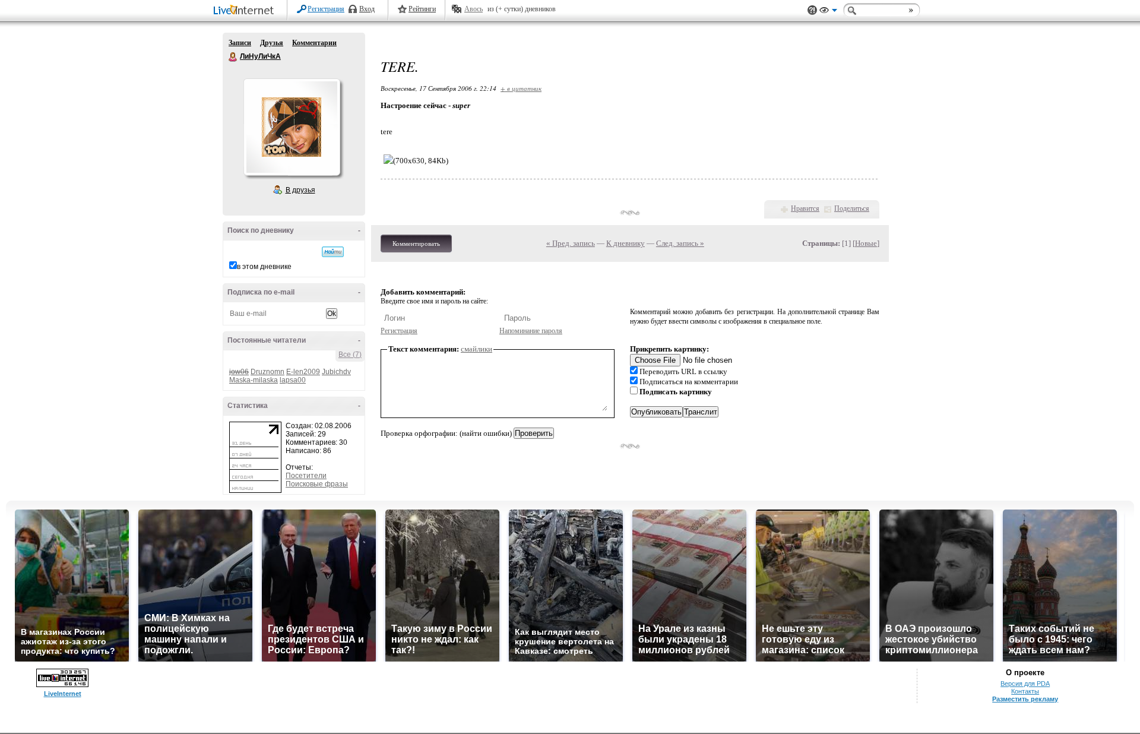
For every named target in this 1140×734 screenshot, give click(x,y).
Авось (473, 9)
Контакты (1025, 691)
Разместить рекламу (1025, 699)
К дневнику (625, 243)
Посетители (306, 476)
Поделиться (851, 208)
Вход (367, 9)
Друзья (271, 43)
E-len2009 (303, 372)
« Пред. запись (570, 243)
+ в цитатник (521, 88)
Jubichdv (336, 372)
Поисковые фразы (317, 484)
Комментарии (314, 43)
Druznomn (267, 372)
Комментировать (416, 243)
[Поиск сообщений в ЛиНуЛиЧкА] (333, 251)
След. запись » (680, 243)
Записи (240, 43)
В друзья (300, 190)
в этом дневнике (264, 266)
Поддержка (812, 10)
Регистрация (326, 9)
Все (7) (350, 354)
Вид (828, 12)
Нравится (805, 208)
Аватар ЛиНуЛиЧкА (291, 127)
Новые (866, 243)
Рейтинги (422, 9)
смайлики (476, 348)
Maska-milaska (253, 380)
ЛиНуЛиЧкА (233, 57)
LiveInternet (246, 11)
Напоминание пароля (530, 331)
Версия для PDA (1025, 683)
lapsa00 (293, 380)
